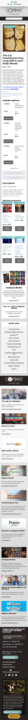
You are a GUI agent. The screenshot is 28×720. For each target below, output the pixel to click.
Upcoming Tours (14, 329)
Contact (14, 369)
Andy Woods (7, 96)
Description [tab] (14, 168)
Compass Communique (14, 344)
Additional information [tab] (14, 173)
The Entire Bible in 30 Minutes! (14, 363)
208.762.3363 (13, 647)
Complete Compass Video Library (15, 93)
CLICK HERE (14, 89)
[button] (22, 27)
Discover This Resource (9, 623)
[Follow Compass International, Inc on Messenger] (9, 675)
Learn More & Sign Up (9, 486)
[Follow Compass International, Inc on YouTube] (16, 675)
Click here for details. (13, 196)
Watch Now (5, 597)
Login (15, 2)
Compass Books (7, 571)
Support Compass (14, 366)
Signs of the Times (7, 95)
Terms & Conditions (8, 667)
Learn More (5, 434)
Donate (18, 4)
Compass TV (14, 335)
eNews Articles (14, 338)
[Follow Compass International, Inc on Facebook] (6, 675)
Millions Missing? (14, 357)
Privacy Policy (7, 664)
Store (14, 350)
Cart (11, 4)
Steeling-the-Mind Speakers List (14, 353)
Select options (7, 228)
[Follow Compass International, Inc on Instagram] (13, 675)
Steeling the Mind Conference (14, 332)
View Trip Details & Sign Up (10, 409)
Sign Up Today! (6, 458)
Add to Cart (8, 118)
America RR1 (14, 360)
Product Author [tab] (14, 177)
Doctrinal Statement (9, 662)
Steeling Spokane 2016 (16, 95)
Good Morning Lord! (14, 347)
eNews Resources (14, 341)
